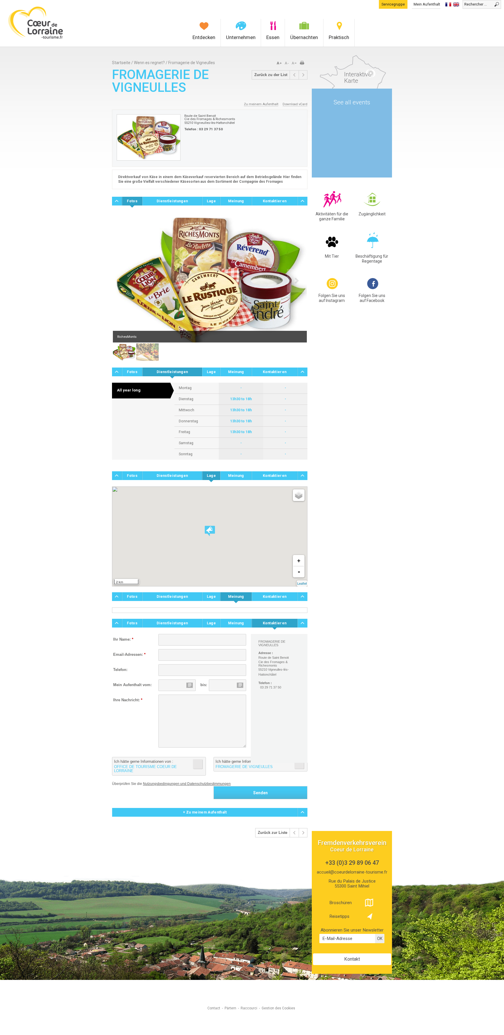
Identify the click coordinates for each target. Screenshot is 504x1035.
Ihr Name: (123, 639)
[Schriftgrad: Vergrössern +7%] (280, 63)
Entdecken (203, 37)
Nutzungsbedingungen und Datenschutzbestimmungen (187, 784)
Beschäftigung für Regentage (372, 258)
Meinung (236, 201)
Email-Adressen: (129, 655)
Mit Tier (332, 256)
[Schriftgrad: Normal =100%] (294, 63)
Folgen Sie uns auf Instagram (331, 298)
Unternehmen (241, 37)
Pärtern (230, 1008)
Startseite (121, 62)
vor (294, 75)
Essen (272, 37)
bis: (203, 685)
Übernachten (304, 37)
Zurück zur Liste (272, 833)
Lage (211, 201)
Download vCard (295, 104)
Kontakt (352, 959)
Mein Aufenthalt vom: (132, 685)
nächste (303, 75)
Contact (213, 1008)
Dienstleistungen (172, 201)
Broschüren (340, 902)
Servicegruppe (393, 4)
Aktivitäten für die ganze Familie (332, 216)
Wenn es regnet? (150, 62)
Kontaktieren (275, 201)
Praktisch (339, 37)
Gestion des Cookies (278, 1008)
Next (297, 280)
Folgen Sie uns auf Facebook (372, 298)
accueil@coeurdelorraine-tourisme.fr (352, 872)
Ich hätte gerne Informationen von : (145, 766)
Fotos (132, 201)
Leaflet (302, 583)
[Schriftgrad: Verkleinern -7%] (287, 63)
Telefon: (120, 670)
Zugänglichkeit (372, 214)
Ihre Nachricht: (127, 700)
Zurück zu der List (270, 75)
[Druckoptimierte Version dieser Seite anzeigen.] (303, 63)
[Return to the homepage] (35, 38)
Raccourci (249, 1008)
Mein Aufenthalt (427, 4)
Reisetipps (339, 916)
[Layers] (298, 495)
